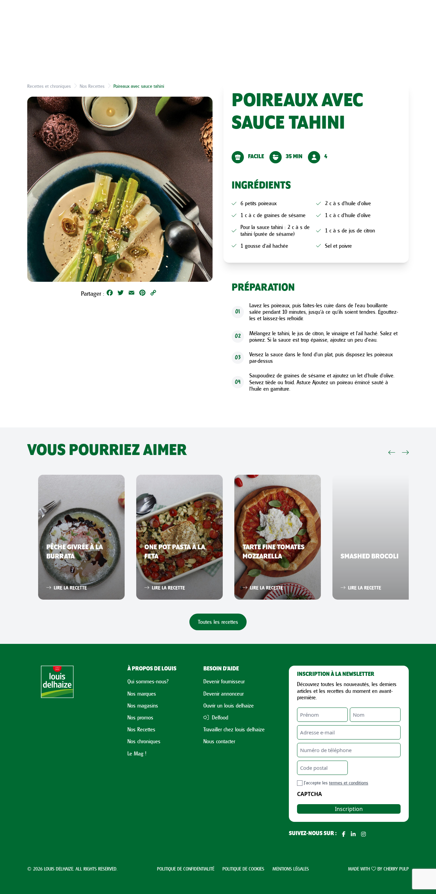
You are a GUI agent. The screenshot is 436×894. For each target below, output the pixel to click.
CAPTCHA (309, 794)
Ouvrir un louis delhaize (228, 705)
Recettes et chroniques (49, 86)
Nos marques (141, 693)
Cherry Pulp (396, 869)
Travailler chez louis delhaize (234, 729)
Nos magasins (142, 705)
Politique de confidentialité (185, 869)
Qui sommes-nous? (148, 681)
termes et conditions (348, 782)
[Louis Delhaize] (57, 752)
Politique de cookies (243, 869)
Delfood (219, 717)
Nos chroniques (143, 741)
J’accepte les (336, 782)
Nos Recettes (92, 86)
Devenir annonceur (223, 693)
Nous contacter (219, 741)
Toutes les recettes (218, 621)
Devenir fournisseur (224, 681)
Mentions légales (290, 869)
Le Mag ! (136, 753)
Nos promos (140, 717)
